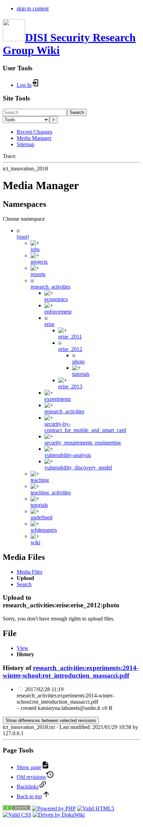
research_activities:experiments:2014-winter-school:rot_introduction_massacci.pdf (70, 671)
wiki (35, 542)
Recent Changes (34, 132)
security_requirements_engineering (82, 443)
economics (56, 299)
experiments (57, 399)
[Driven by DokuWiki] (59, 815)
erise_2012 (70, 349)
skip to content (33, 8)
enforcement (58, 312)
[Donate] (17, 808)
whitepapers (44, 530)
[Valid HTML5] (95, 808)
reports (38, 274)
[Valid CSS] (17, 815)
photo (78, 361)
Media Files (29, 572)
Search (77, 112)
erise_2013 (70, 386)
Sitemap (25, 144)
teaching (40, 480)
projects (39, 262)
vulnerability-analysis (67, 455)
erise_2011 (70, 337)
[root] (23, 237)
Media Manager (34, 138)
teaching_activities (51, 492)
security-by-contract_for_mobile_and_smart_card (85, 427)
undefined (41, 517)
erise (49, 324)
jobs (35, 249)
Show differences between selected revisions (51, 720)
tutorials (81, 374)
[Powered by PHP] (54, 808)
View (22, 648)
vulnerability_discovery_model (78, 467)
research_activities (50, 287)
